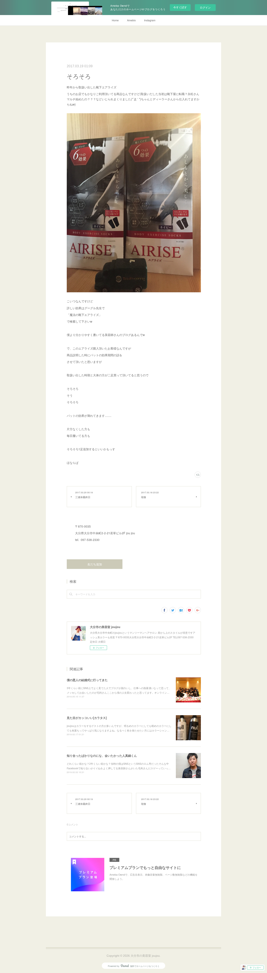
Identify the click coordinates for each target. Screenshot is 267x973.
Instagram (149, 20)
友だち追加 (94, 564)
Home (115, 20)
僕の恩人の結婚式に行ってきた (87, 680)
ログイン (205, 7)
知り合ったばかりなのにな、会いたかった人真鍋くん (102, 755)
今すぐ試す (180, 7)
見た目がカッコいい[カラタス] (87, 718)
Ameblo (131, 20)
